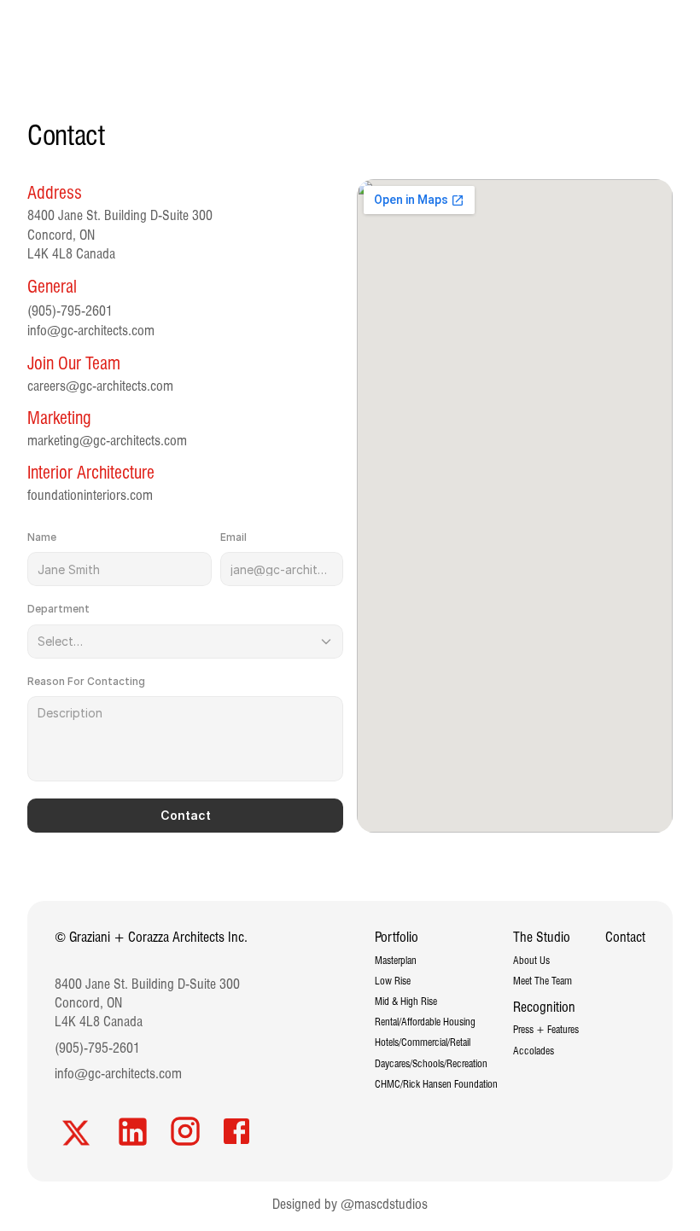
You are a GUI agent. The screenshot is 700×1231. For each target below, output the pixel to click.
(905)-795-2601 (97, 1048)
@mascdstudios (384, 1204)
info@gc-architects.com (91, 330)
